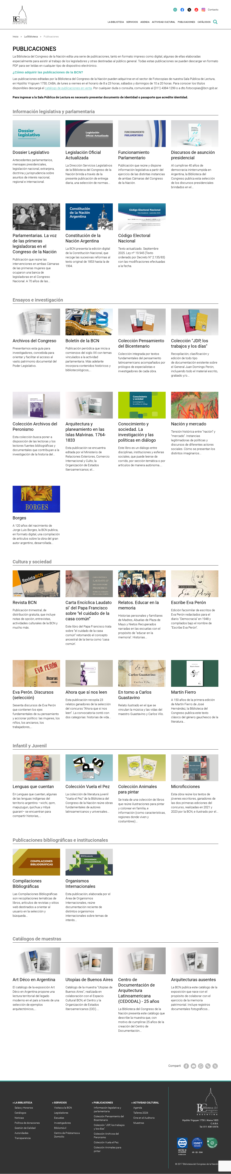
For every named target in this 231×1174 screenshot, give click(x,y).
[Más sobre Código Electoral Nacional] (142, 216)
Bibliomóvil (60, 1127)
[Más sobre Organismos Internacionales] (89, 862)
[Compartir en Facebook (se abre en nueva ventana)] (186, 1066)
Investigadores (62, 1122)
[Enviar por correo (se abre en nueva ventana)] (193, 1066)
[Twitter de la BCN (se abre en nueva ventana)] (187, 9)
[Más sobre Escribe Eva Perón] (195, 583)
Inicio (15, 36)
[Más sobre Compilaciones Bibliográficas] (36, 862)
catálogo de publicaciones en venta (68, 88)
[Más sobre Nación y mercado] (195, 405)
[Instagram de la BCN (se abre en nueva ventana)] (201, 9)
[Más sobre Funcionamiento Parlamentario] (142, 133)
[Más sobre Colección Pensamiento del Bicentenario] (142, 322)
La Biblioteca (31, 36)
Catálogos (21, 1112)
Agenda (138, 1107)
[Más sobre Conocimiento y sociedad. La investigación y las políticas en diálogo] (142, 405)
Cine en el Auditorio (144, 1117)
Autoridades (22, 1133)
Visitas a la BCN (63, 1107)
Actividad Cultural (146, 1102)
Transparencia (23, 1138)
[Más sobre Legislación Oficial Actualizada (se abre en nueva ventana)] (89, 133)
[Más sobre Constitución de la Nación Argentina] (89, 216)
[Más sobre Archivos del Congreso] (36, 322)
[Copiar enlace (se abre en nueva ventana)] (208, 1066)
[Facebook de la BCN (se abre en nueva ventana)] (180, 9)
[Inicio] (22, 17)
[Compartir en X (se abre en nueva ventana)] (215, 1066)
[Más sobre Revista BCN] (36, 583)
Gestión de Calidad (25, 1127)
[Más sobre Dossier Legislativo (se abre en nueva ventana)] (36, 133)
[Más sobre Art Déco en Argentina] (36, 960)
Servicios (60, 1102)
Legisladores (61, 1112)
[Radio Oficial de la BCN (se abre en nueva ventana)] (173, 9)
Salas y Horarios (24, 1107)
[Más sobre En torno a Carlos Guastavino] (142, 673)
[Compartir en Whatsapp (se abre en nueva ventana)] (200, 1066)
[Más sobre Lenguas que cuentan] (36, 767)
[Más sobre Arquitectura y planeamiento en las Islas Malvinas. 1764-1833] (89, 405)
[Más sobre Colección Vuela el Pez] (89, 767)
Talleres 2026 (141, 1112)
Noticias (19, 1117)
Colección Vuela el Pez (106, 1142)
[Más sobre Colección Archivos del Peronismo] (36, 405)
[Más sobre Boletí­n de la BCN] (89, 322)
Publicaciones (104, 1102)
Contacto (213, 9)
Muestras (139, 1122)
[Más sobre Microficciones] (195, 767)
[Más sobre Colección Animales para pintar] (142, 767)
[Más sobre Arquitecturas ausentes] (195, 960)
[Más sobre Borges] (36, 499)
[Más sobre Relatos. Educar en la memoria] (142, 583)
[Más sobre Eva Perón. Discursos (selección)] (36, 673)
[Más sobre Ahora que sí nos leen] (89, 673)
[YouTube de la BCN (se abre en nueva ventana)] (194, 9)
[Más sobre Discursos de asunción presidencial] (195, 133)
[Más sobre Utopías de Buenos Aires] (89, 960)
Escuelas (59, 1117)
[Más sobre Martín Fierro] (195, 673)
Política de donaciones (27, 1122)
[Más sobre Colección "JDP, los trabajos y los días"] (195, 322)
